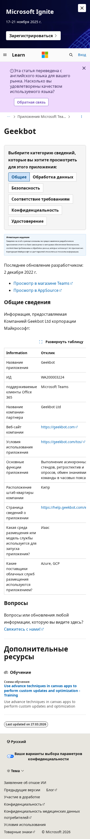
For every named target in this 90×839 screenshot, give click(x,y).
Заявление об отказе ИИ (25, 782)
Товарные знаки (18, 831)
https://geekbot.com (58, 427)
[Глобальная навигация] (5, 54)
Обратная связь (31, 102)
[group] (45, 471)
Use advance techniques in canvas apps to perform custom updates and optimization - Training (42, 690)
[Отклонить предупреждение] (82, 8)
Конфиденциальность (23, 804)
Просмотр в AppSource (36, 290)
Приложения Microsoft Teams (42, 116)
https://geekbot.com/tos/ (61, 441)
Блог (50, 789)
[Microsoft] (45, 55)
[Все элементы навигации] (8, 117)
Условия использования (25, 824)
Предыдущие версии (22, 789)
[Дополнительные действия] (81, 117)
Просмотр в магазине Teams (42, 283)
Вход (82, 54)
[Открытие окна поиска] (71, 54)
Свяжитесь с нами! (22, 629)
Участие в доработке (22, 797)
